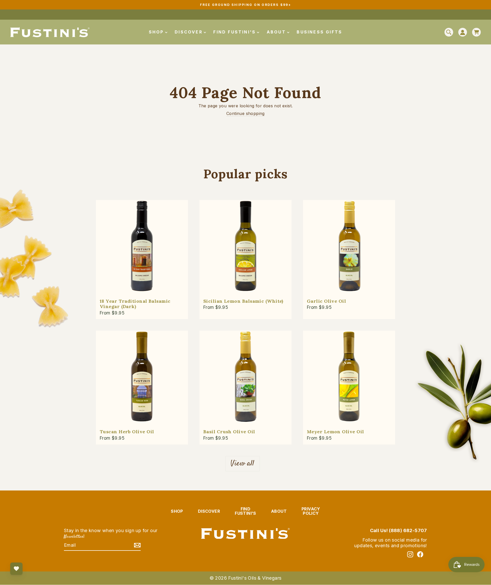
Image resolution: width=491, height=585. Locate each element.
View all (242, 463)
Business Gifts (319, 31)
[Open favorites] (16, 569)
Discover (189, 31)
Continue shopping (245, 113)
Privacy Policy (311, 511)
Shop (157, 31)
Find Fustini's (235, 31)
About (277, 31)
